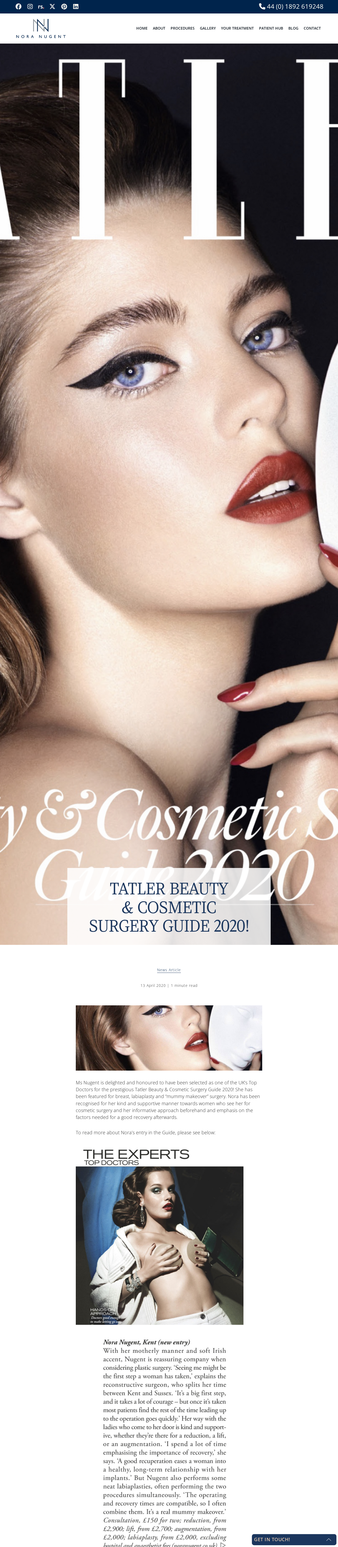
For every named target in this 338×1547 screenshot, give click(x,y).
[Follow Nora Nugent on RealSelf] (41, 6)
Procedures (183, 28)
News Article (169, 970)
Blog (293, 28)
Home (142, 28)
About (159, 28)
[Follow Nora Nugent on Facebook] (18, 6)
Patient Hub (271, 28)
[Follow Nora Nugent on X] (52, 6)
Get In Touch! (272, 1539)
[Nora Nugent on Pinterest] (64, 6)
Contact (312, 28)
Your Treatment (237, 28)
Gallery (208, 28)
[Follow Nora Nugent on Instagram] (30, 6)
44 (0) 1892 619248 (294, 6)
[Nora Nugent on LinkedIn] (75, 6)
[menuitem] (142, 28)
